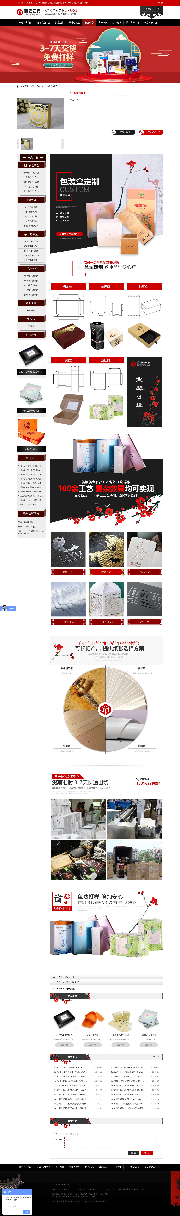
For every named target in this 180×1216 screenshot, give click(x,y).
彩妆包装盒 (70, 989)
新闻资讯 (116, 22)
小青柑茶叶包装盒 (31, 255)
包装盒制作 (31, 310)
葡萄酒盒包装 (31, 212)
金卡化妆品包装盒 (31, 173)
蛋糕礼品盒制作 (31, 295)
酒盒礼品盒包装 (31, 226)
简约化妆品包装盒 (31, 182)
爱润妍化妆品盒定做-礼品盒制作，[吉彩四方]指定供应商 (73, 1196)
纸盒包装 (31, 303)
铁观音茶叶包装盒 (31, 246)
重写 (133, 1153)
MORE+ (156, 1057)
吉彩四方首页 (25, 22)
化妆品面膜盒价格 (72, 982)
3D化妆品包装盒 (31, 187)
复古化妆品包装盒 (31, 191)
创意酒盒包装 (31, 221)
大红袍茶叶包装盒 (31, 260)
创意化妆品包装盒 (31, 177)
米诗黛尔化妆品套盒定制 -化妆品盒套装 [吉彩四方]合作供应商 (84, 1194)
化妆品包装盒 (43, 22)
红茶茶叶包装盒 (31, 251)
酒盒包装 (59, 22)
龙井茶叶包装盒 (31, 241)
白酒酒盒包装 (31, 207)
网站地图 (160, 3)
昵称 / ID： (58, 1133)
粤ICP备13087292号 (99, 1201)
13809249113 (153, 132)
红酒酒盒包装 (31, 216)
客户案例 (103, 22)
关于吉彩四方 (132, 22)
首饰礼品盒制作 (31, 276)
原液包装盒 (69, 977)
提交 (147, 1153)
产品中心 (40, 86)
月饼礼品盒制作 (31, 290)
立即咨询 (125, 132)
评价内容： (58, 1138)
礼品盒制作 (31, 268)
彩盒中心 (89, 22)
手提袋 (31, 319)
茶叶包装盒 (74, 22)
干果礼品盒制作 (31, 281)
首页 (32, 86)
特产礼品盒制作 (31, 285)
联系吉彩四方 (150, 22)
